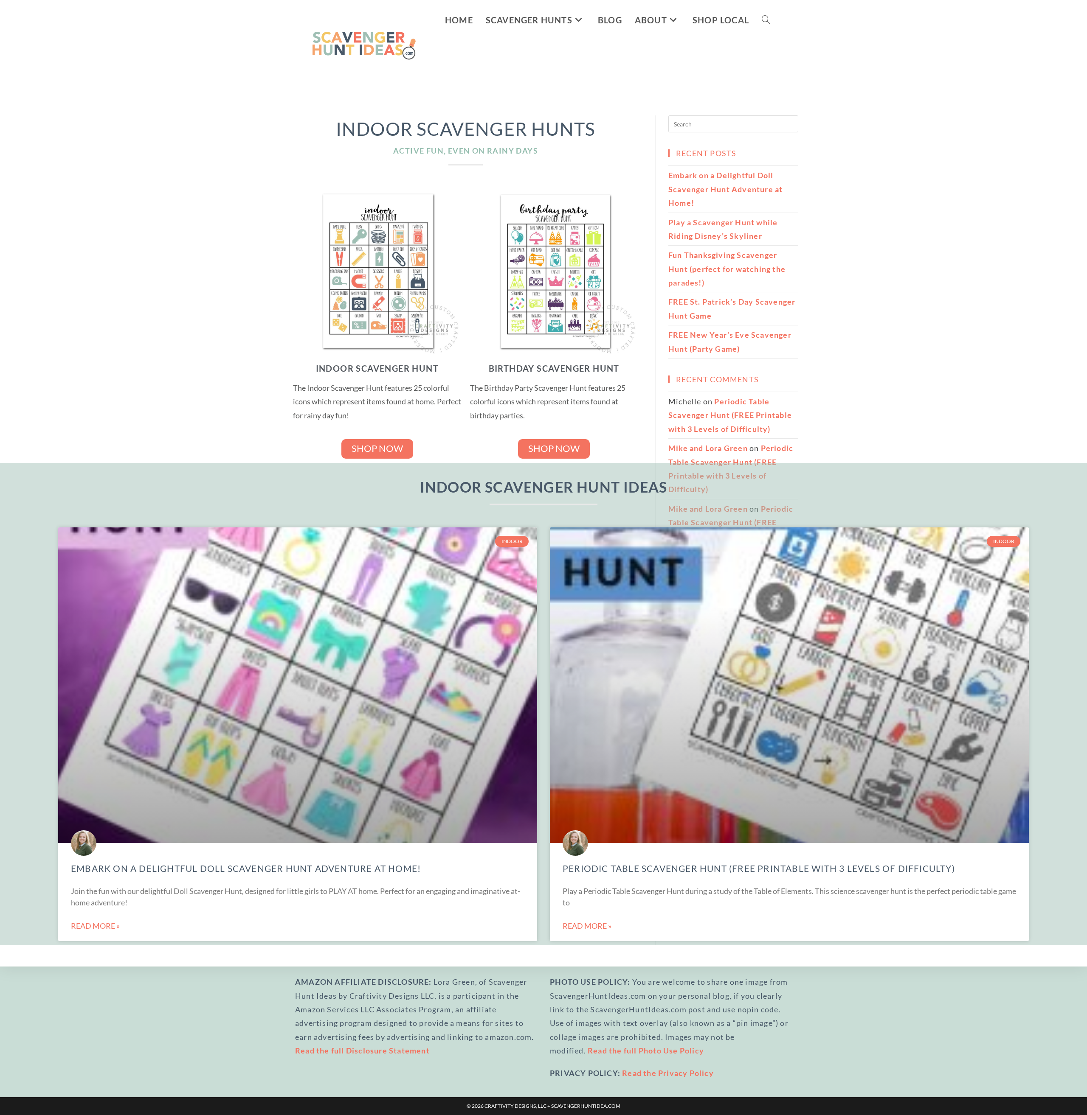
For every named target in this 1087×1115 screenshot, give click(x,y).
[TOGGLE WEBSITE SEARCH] (766, 20)
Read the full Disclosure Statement (362, 1050)
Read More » (95, 925)
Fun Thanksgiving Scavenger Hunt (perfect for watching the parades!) (727, 268)
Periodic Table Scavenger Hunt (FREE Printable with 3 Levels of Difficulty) (759, 868)
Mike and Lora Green (708, 448)
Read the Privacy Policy (668, 1073)
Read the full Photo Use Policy (646, 1050)
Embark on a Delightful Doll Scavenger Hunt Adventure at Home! (246, 868)
